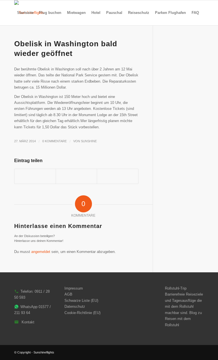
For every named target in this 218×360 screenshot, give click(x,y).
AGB (68, 294)
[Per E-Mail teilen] (117, 176)
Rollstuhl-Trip (175, 288)
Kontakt (28, 322)
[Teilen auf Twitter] (76, 176)
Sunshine (89, 141)
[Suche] (19, 37)
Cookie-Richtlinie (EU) (82, 313)
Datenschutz (74, 306)
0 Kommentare (54, 141)
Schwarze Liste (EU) (81, 300)
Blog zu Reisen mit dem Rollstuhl (183, 319)
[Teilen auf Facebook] (35, 176)
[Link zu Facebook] (199, 352)
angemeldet (40, 252)
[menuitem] (25, 12)
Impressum (73, 288)
